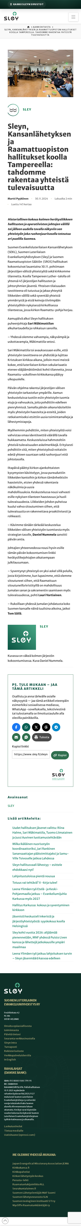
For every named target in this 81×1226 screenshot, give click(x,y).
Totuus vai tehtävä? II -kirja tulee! (34, 883)
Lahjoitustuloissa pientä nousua (33, 876)
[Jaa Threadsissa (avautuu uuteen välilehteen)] (46, 727)
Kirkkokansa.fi (20, 1167)
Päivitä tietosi (12, 1034)
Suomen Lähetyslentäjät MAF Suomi (33, 1192)
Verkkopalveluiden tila (17, 1055)
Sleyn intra (10, 1042)
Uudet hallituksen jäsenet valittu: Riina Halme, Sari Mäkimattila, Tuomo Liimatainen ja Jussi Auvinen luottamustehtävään (42, 832)
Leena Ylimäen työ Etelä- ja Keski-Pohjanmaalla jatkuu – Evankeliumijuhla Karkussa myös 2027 (39, 894)
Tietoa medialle (13, 1130)
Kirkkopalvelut (21, 1171)
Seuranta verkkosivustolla (19, 1038)
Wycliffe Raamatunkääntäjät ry (31, 1205)
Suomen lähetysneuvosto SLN (30, 1196)
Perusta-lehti (20, 1180)
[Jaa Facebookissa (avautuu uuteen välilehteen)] (16, 727)
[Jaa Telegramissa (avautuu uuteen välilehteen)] (56, 727)
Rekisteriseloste (14, 1051)
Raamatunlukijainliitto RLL (28, 1184)
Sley (11, 806)
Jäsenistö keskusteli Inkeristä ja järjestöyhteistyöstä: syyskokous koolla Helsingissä (38, 921)
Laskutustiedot (13, 1126)
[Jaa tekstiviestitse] (26, 737)
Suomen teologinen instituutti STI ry (33, 1201)
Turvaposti (10, 1046)
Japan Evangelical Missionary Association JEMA (40, 1163)
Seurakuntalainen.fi (24, 1188)
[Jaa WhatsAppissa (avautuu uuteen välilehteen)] (26, 727)
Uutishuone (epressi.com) (19, 1134)
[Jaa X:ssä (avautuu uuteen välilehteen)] (36, 727)
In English (10, 1059)
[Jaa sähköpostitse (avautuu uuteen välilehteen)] (16, 737)
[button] (73, 17)
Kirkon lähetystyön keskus (27, 1176)
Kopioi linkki (20, 746)
